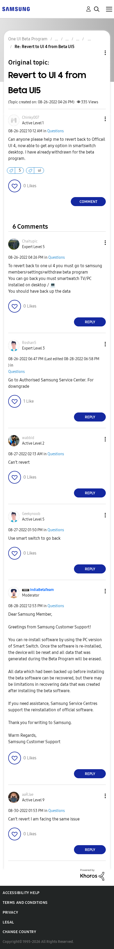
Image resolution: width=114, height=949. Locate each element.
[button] (96, 119)
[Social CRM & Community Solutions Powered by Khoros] (92, 874)
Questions (55, 131)
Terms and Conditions (25, 902)
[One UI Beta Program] (16, 8)
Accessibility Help (21, 893)
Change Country (19, 932)
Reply (90, 322)
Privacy (10, 912)
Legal (8, 922)
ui (39, 170)
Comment (88, 201)
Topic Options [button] (96, 53)
